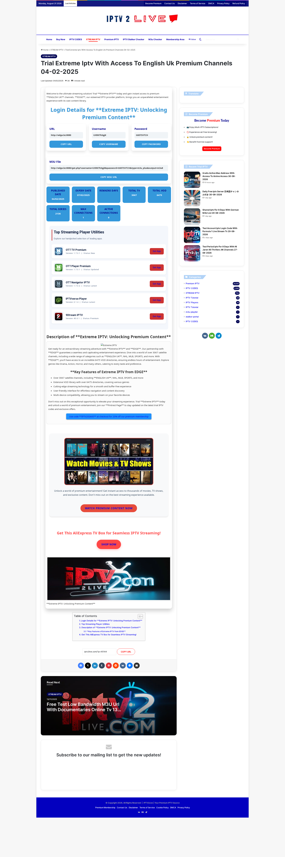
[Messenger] (130, 665)
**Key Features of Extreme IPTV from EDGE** (106, 631)
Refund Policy (238, 3)
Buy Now (60, 39)
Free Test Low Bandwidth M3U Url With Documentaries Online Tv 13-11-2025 (83, 710)
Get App (157, 251)
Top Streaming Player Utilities (95, 624)
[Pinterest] (109, 665)
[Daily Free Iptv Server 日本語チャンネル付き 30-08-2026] (192, 198)
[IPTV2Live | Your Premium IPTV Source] (143, 19)
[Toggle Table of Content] (139, 616)
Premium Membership (105, 807)
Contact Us (169, 3)
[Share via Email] (137, 665)
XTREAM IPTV (93, 39)
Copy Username (108, 144)
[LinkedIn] (95, 665)
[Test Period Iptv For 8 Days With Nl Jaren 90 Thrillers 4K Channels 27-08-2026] (192, 253)
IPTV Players (192, 302)
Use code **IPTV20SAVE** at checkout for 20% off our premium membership (108, 416)
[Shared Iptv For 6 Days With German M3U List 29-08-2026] (192, 216)
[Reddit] (116, 665)
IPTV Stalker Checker (133, 39)
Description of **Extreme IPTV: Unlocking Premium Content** (111, 627)
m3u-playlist (192, 312)
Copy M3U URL (108, 177)
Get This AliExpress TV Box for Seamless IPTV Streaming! (108, 634)
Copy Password (151, 144)
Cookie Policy (162, 807)
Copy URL (66, 144)
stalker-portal (192, 317)
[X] (88, 665)
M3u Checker (155, 39)
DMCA (211, 3)
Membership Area (175, 39)
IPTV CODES (75, 39)
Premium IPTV (111, 39)
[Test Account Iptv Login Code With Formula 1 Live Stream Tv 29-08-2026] (192, 235)
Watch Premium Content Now (109, 508)
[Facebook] (81, 665)
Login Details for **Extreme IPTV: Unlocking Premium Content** (111, 620)
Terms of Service (197, 3)
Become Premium (153, 3)
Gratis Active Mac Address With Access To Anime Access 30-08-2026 (219, 176)
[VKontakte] (123, 665)
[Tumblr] (102, 665)
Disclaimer (182, 3)
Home (49, 39)
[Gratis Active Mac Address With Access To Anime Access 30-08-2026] (192, 180)
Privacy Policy (223, 3)
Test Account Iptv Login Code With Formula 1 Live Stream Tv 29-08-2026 (219, 231)
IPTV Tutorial (192, 298)
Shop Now (108, 544)
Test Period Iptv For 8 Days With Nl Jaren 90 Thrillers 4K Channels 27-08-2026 (220, 249)
